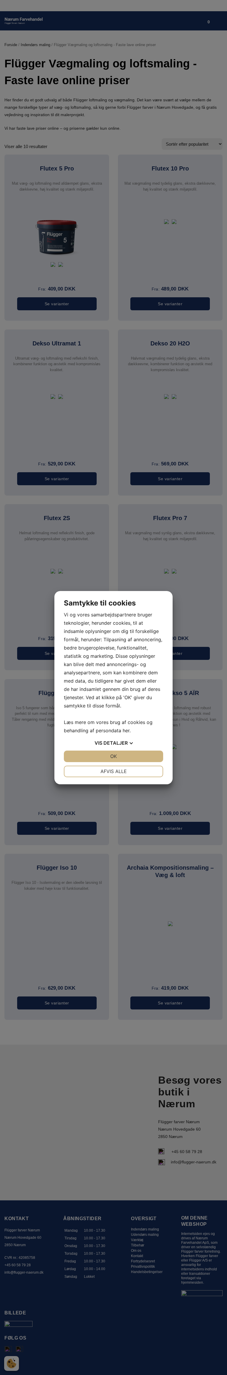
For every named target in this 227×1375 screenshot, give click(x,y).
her (126, 730)
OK (113, 756)
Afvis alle (113, 771)
